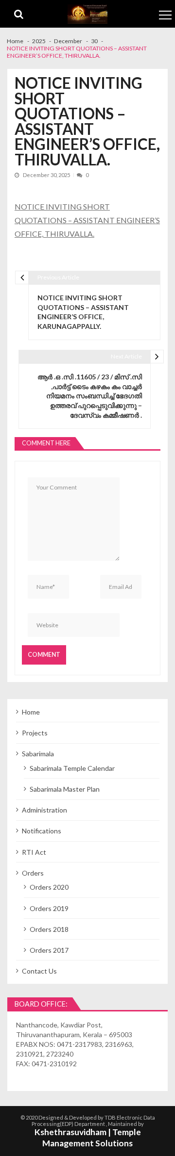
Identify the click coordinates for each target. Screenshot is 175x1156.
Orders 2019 (49, 908)
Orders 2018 (49, 929)
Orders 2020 (49, 887)
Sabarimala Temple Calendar (72, 768)
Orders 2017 (49, 950)
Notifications (41, 831)
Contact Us (39, 971)
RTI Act (34, 852)
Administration (44, 810)
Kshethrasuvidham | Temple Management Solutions (88, 1137)
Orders (33, 873)
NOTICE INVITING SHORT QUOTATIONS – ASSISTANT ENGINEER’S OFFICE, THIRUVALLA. (87, 220)
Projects (35, 733)
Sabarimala (38, 753)
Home (31, 712)
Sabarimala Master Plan (65, 789)
